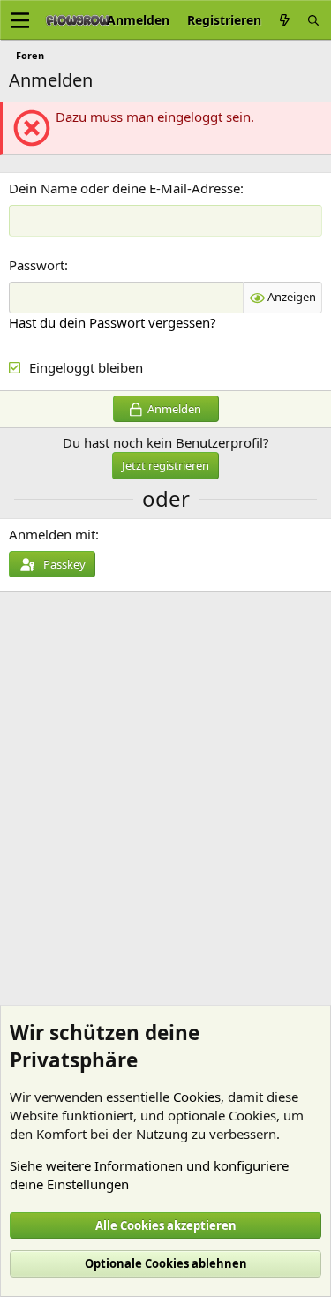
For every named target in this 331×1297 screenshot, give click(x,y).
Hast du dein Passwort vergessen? (112, 322)
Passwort (36, 265)
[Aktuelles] (284, 20)
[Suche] (313, 20)
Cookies (197, 1096)
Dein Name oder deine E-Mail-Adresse (124, 188)
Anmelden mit (52, 534)
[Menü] (20, 20)
